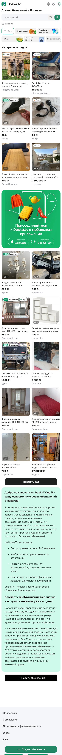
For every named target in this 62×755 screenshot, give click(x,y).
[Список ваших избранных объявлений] (53, 4)
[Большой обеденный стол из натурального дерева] (16, 164)
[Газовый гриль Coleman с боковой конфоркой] (16, 363)
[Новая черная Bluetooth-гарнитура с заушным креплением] (46, 118)
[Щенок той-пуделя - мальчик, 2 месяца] (46, 363)
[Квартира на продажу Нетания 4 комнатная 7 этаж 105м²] (46, 164)
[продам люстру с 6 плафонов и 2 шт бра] (16, 272)
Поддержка (10, 712)
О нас (6, 732)
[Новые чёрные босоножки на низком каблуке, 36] (16, 118)
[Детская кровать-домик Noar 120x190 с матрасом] (16, 318)
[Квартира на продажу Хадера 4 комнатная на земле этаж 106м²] (46, 454)
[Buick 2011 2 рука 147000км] (46, 73)
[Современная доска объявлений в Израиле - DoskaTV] (11, 4)
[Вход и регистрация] (58, 4)
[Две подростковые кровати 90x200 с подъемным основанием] (46, 409)
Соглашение (10, 719)
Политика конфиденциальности (22, 726)
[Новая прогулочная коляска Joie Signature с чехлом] (46, 272)
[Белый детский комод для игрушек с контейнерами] (46, 318)
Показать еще (31, 481)
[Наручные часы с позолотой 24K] (16, 454)
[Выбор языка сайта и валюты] (48, 4)
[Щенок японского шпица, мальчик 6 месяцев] (16, 71)
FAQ (5, 739)
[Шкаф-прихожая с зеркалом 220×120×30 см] (16, 409)
